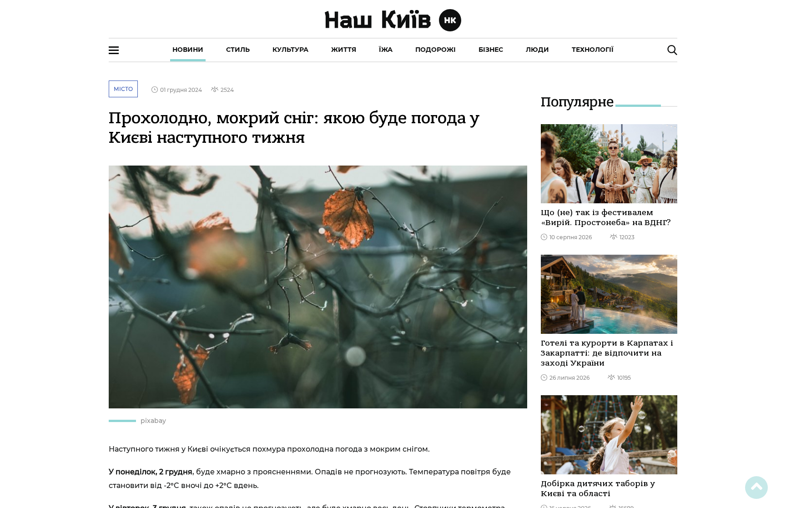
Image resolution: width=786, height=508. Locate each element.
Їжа (386, 49)
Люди (537, 49)
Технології (593, 49)
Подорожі (435, 49)
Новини (187, 49)
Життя (343, 49)
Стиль (238, 49)
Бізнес (491, 49)
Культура (290, 49)
